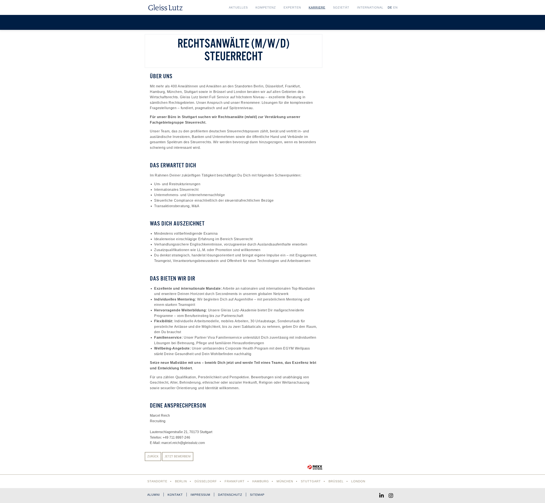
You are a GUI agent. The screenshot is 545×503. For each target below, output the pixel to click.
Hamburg (260, 481)
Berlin (181, 481)
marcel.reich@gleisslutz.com (183, 443)
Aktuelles (238, 7)
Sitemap (257, 494)
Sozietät (341, 7)
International (370, 7)
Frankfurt (235, 481)
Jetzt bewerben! (178, 456)
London (358, 481)
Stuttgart (311, 481)
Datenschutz (230, 494)
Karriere (317, 7)
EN (395, 7)
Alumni (153, 494)
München (285, 481)
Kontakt (175, 494)
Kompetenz (265, 7)
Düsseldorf (206, 481)
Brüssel (336, 481)
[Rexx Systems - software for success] (314, 467)
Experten (292, 7)
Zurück (153, 456)
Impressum (200, 494)
